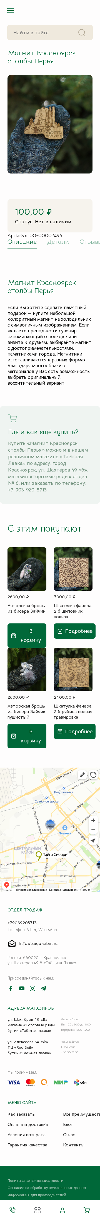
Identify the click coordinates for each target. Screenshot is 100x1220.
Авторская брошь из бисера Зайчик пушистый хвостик (26, 711)
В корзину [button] (31, 636)
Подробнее (78, 631)
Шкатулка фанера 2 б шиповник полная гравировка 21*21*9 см (72, 611)
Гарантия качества (27, 1145)
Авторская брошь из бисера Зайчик (26, 608)
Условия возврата (27, 1135)
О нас (69, 1135)
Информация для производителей (37, 1195)
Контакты (73, 1145)
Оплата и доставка (28, 1124)
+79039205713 (22, 923)
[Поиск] (82, 32)
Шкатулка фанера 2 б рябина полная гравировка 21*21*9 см (73, 711)
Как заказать (21, 1114)
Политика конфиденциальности (35, 1180)
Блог (68, 1124)
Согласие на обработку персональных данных (47, 1188)
